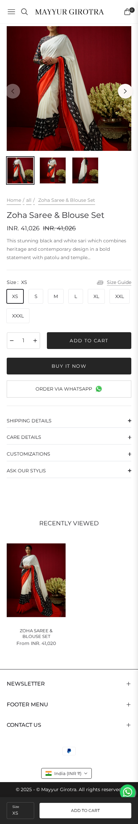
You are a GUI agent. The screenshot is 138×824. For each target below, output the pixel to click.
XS (15, 296)
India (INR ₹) (67, 773)
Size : (17, 282)
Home (14, 200)
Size (15, 807)
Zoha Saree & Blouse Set (36, 633)
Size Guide (119, 282)
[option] (69, 88)
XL (96, 296)
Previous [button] (12, 91)
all (28, 200)
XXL (119, 296)
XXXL (18, 316)
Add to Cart (85, 810)
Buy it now (69, 366)
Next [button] (125, 91)
